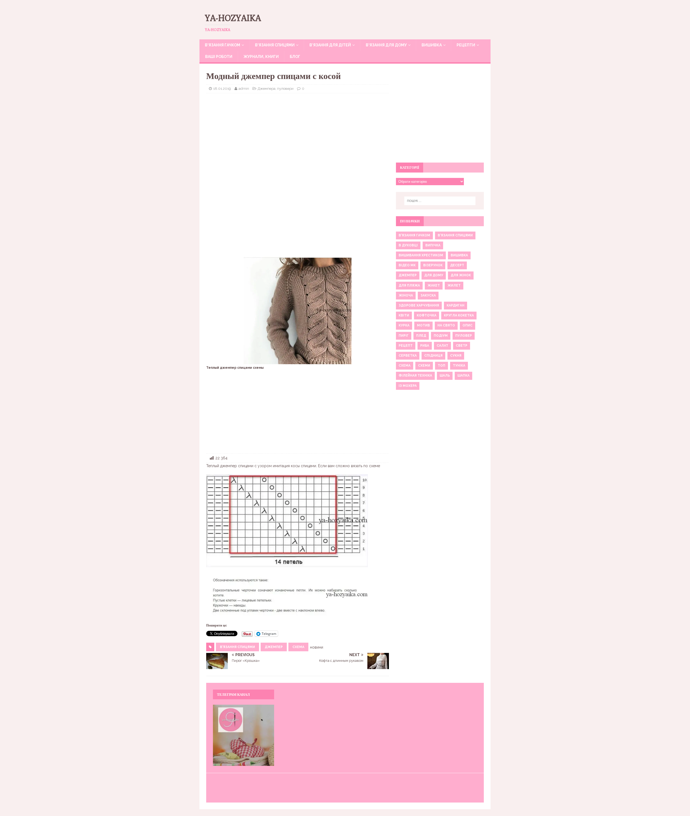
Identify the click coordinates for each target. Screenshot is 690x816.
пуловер (463, 336)
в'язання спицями (237, 647)
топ (441, 365)
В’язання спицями (275, 45)
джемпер (274, 647)
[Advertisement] (297, 136)
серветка (408, 355)
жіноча (406, 295)
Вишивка (432, 45)
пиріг (404, 336)
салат (442, 345)
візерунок (433, 265)
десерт (457, 265)
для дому (433, 275)
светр (461, 345)
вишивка (459, 255)
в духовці (408, 245)
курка (404, 325)
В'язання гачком (414, 235)
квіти (404, 315)
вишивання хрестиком (421, 255)
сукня (455, 355)
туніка (459, 365)
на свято (446, 325)
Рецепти (466, 45)
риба (424, 345)
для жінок (461, 275)
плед (421, 336)
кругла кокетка (459, 315)
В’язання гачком (222, 45)
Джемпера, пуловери (276, 89)
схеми (424, 365)
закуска (428, 295)
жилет (454, 285)
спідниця (433, 355)
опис (467, 325)
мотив (423, 325)
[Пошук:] (439, 201)
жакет (433, 285)
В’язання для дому (386, 45)
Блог (295, 56)
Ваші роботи (218, 56)
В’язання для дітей (330, 45)
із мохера (408, 386)
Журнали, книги (261, 56)
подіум (441, 336)
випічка (432, 245)
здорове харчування (419, 305)
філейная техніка (415, 375)
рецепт (406, 345)
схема (298, 647)
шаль (445, 375)
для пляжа (409, 285)
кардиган (455, 305)
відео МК (407, 265)
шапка (463, 375)
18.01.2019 (222, 89)
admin (244, 89)
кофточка (426, 315)
